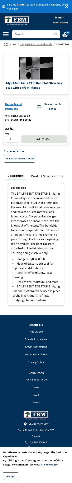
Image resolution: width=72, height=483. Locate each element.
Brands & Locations (36, 339)
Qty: (7, 133)
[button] (36, 68)
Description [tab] (16, 176)
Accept (10, 476)
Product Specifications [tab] (47, 176)
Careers (36, 402)
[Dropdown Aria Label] (14, 44)
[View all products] (6, 44)
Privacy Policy (36, 362)
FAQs (36, 395)
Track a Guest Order (36, 380)
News (36, 387)
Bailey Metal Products (13, 106)
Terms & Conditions (36, 354)
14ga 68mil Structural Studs (36, 44)
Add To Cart (44, 139)
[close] (66, 6)
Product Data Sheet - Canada (19, 158)
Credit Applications (36, 347)
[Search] (56, 34)
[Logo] (17, 20)
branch (21, 4)
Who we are (36, 332)
